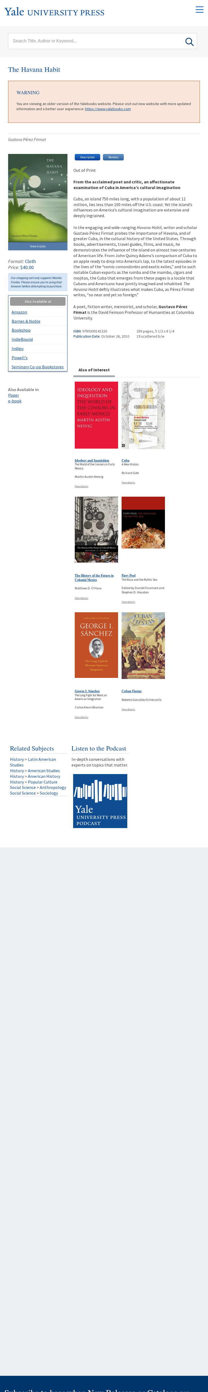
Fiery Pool (128, 575)
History (17, 759)
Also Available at (38, 301)
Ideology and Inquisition (92, 460)
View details (81, 486)
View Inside (38, 246)
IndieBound (22, 339)
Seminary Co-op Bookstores (38, 366)
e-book (14, 401)
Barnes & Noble (26, 321)
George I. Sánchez (87, 691)
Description (87, 157)
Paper (13, 395)
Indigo (18, 348)
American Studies (44, 770)
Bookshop (21, 330)
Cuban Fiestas (132, 691)
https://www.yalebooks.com (108, 108)
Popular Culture (42, 782)
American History (44, 776)
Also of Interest (94, 369)
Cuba (125, 460)
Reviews (113, 157)
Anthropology (53, 787)
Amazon (19, 312)
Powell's (20, 357)
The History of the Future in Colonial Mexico (94, 577)
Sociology (49, 793)
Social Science (23, 787)
